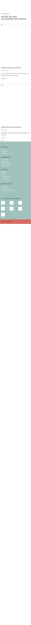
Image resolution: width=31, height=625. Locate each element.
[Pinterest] (3, 214)
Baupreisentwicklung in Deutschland (11, 127)
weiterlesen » (4, 78)
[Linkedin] (11, 209)
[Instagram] (11, 203)
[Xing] (20, 209)
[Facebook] (3, 203)
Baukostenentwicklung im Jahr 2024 (10, 67)
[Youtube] (3, 209)
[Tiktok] (20, 203)
